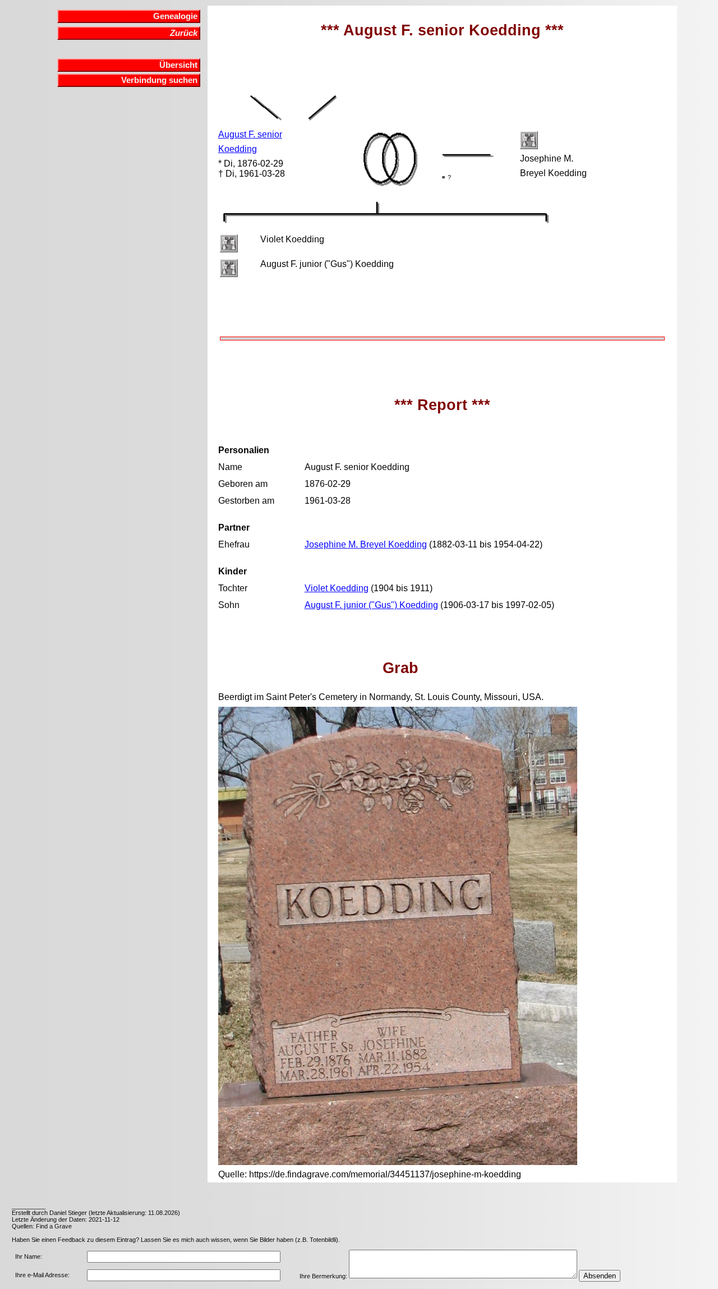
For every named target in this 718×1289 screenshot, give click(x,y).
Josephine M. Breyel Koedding (366, 544)
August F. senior (250, 134)
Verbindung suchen (159, 80)
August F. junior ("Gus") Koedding (371, 605)
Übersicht (178, 65)
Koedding (237, 149)
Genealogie (175, 16)
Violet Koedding (337, 588)
